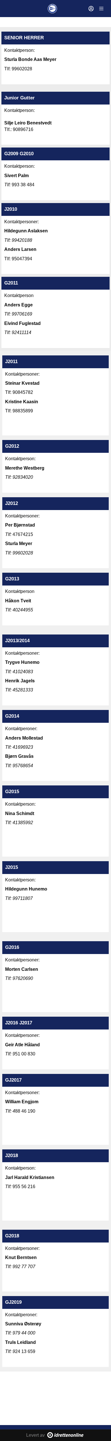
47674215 (19, 534)
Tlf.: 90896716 (18, 129)
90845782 (23, 392)
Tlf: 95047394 (18, 258)
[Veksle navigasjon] (101, 8)
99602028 (22, 68)
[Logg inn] (91, 8)
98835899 (23, 410)
